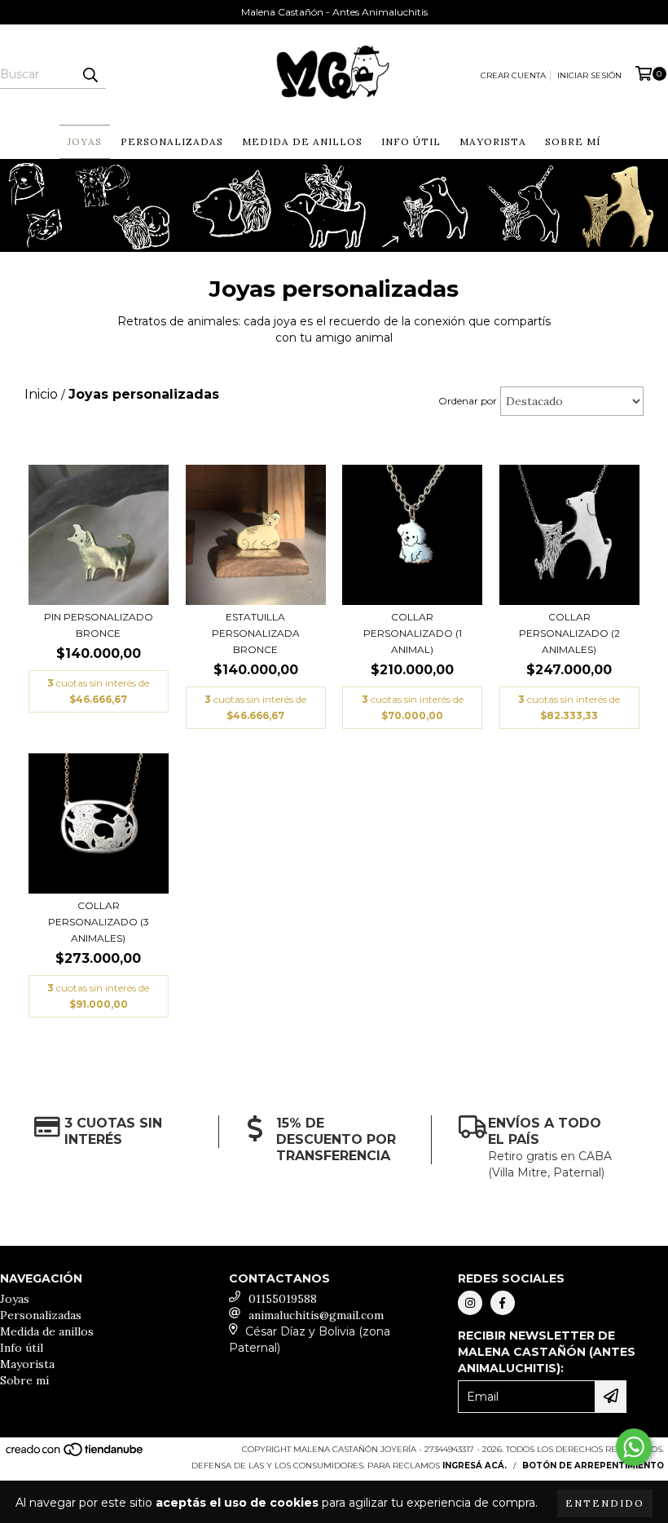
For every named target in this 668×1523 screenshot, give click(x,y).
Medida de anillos (302, 141)
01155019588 (282, 1298)
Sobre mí (572, 141)
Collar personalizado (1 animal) (412, 633)
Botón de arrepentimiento (593, 1465)
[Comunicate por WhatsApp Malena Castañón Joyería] (634, 1447)
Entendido (604, 1503)
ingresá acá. (474, 1465)
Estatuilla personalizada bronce (256, 633)
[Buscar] (89, 74)
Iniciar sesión (589, 75)
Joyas (85, 141)
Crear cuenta (513, 75)
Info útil (411, 141)
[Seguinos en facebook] (502, 1303)
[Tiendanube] (75, 1455)
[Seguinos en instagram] (470, 1303)
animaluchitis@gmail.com (316, 1315)
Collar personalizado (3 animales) (98, 921)
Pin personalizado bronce (98, 625)
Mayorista (492, 141)
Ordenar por (467, 401)
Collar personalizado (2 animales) (569, 633)
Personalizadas (172, 141)
